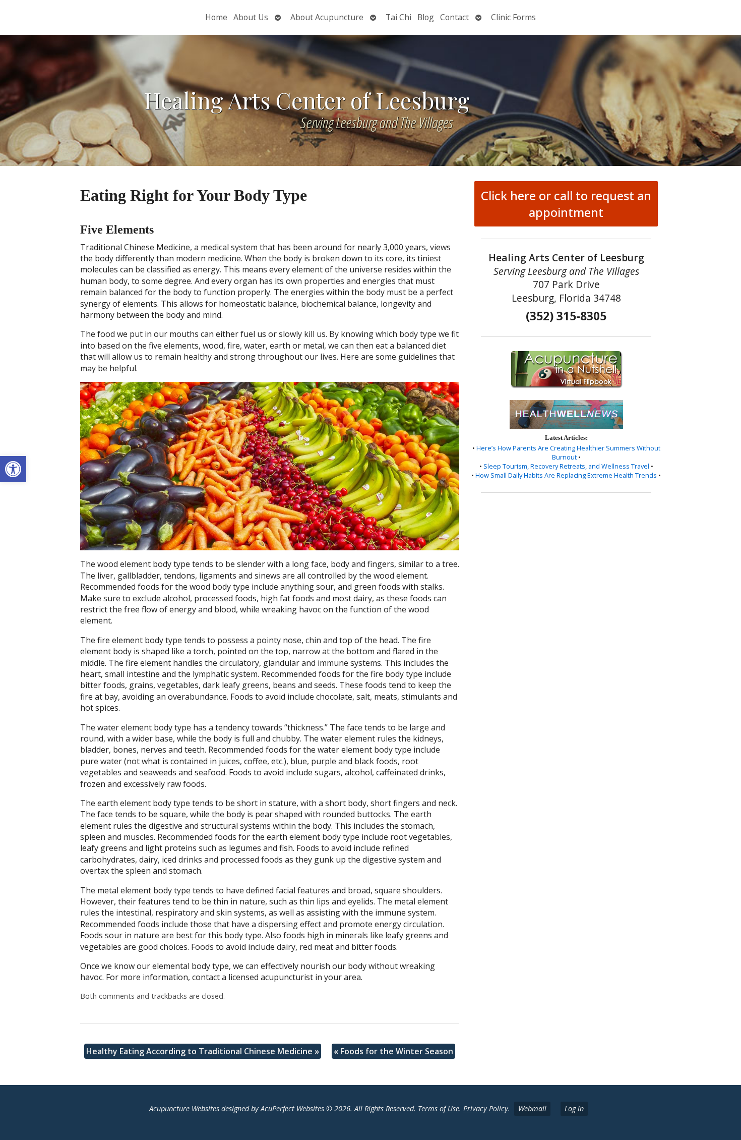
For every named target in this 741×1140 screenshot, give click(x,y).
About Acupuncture (326, 17)
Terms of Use (438, 1108)
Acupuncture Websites (184, 1108)
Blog (425, 17)
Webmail (532, 1108)
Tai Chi (398, 17)
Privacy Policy (485, 1108)
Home (216, 17)
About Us (250, 17)
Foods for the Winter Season (393, 1051)
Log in (574, 1108)
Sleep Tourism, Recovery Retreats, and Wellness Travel (566, 466)
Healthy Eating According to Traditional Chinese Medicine (202, 1051)
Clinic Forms (513, 17)
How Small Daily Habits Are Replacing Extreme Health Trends (566, 475)
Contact (454, 17)
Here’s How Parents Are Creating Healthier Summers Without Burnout (568, 452)
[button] (13, 469)
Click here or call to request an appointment (566, 203)
